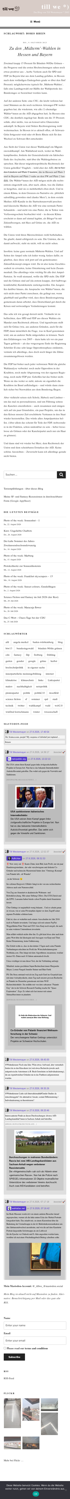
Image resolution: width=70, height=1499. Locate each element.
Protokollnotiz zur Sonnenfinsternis (22, 566)
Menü (37, 21)
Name (7, 1318)
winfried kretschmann (17, 711)
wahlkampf (35, 705)
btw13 (9, 648)
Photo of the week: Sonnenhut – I (21, 520)
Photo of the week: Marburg (18, 555)
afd (7, 642)
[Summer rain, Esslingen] (12, 1413)
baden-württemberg (43, 642)
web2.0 (59, 705)
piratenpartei (12, 692)
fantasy (18, 654)
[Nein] (65, 1490)
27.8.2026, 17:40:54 (39, 732)
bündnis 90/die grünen (50, 648)
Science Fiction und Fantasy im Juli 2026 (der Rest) (31, 597)
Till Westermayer (17, 732)
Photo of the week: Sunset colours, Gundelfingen (30, 586)
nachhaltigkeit (24, 686)
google (32, 661)
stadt (54, 699)
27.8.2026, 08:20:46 (39, 1110)
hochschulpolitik (14, 667)
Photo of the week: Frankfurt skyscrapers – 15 (28, 576)
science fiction (13, 699)
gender (20, 661)
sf (26, 699)
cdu (8, 654)
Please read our (27, 1348)
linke (40, 680)
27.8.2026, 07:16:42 (39, 1208)
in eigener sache (36, 667)
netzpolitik (41, 686)
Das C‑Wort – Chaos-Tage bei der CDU (25, 617)
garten (9, 661)
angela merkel (20, 642)
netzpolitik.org (18, 759)
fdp (28, 654)
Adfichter (16, 858)
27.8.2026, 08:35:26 (39, 1088)
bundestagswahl (25, 648)
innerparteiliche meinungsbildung (23, 673)
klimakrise (11, 680)
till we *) (55, 6)
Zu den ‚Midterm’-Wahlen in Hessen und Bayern (34, 51)
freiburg (38, 654)
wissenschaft (51, 711)
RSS (6, 1302)
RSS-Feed (9, 1378)
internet (50, 673)
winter (36, 711)
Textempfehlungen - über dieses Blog (23, 488)
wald (47, 705)
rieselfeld (54, 692)
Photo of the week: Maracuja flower (22, 607)
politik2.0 (39, 692)
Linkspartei (54, 680)
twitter (21, 705)
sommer (35, 699)
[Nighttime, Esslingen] (30, 1443)
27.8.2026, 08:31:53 (35, 858)
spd (46, 699)
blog (60, 642)
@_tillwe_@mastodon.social (47, 1286)
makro (9, 686)
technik (9, 705)
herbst (54, 661)
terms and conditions (36, 1348)
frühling (51, 654)
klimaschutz (27, 680)
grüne (43, 661)
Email (7, 1333)
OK (36, 1494)
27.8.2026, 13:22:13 (40, 759)
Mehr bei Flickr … (13, 1460)
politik (26, 692)
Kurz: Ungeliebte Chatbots (18, 530)
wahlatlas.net (18, 1208)
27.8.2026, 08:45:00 (39, 1059)
